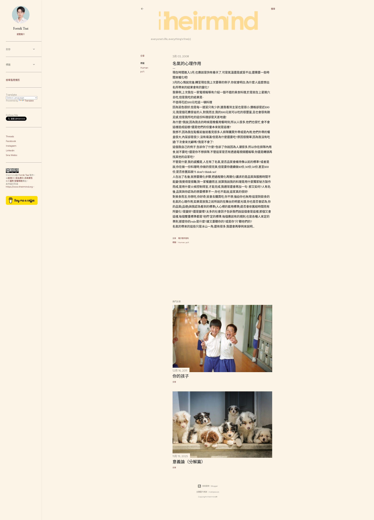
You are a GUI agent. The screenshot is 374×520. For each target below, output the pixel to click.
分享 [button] (142, 56)
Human (144, 67)
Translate (29, 100)
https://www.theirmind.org (19, 186)
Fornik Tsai (20, 28)
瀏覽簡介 (21, 34)
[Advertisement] (222, 272)
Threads (10, 136)
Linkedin (10, 150)
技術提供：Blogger (210, 486)
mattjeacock (214, 492)
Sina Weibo (11, 155)
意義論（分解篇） (189, 461)
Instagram (11, 146)
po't (142, 71)
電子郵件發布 (183, 238)
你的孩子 (181, 376)
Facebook (11, 141)
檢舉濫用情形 (13, 80)
